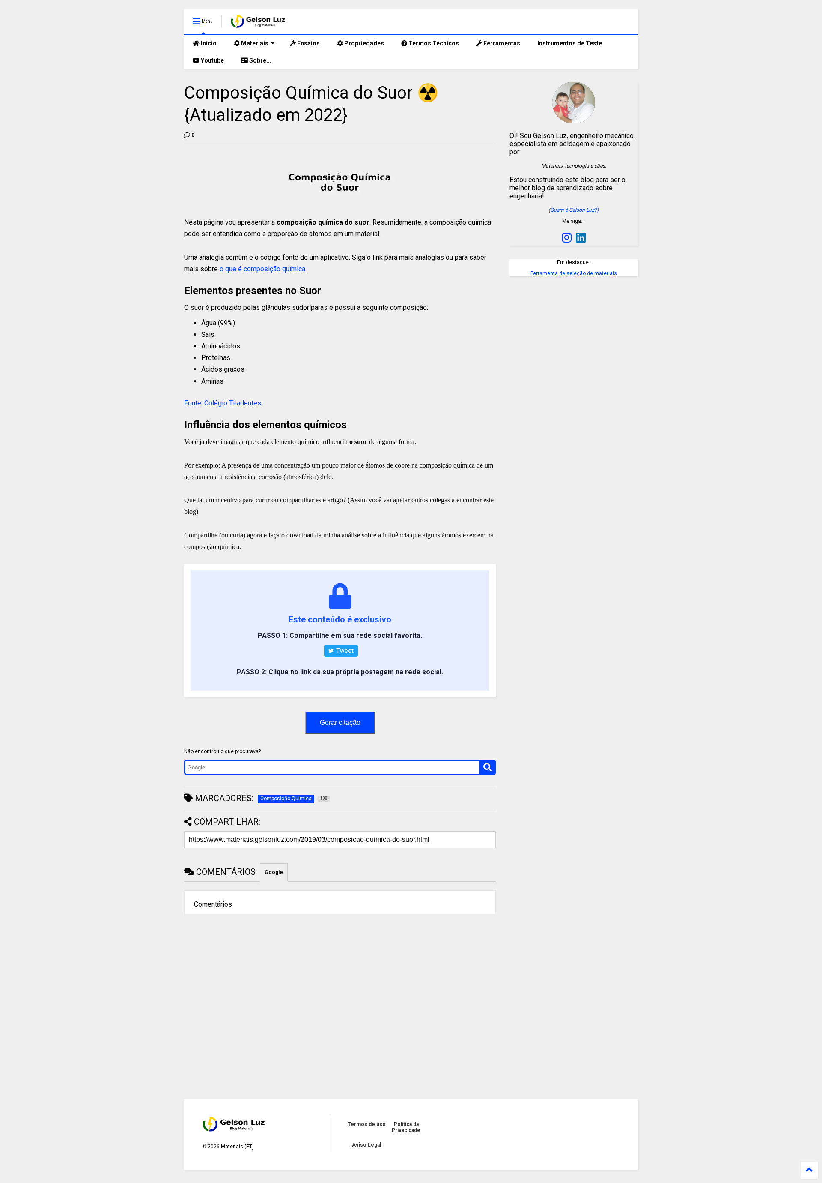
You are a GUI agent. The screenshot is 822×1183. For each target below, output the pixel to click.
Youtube (212, 60)
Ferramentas (501, 43)
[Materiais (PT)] (258, 24)
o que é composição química (262, 269)
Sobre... (259, 60)
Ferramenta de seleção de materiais (573, 273)
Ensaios (308, 43)
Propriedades (363, 43)
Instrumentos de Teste (569, 43)
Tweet (344, 650)
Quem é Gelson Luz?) (574, 210)
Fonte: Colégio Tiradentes (222, 403)
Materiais (254, 43)
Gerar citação (340, 722)
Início (208, 43)
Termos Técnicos (433, 43)
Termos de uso (367, 1124)
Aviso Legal (366, 1145)
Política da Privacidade (406, 1127)
